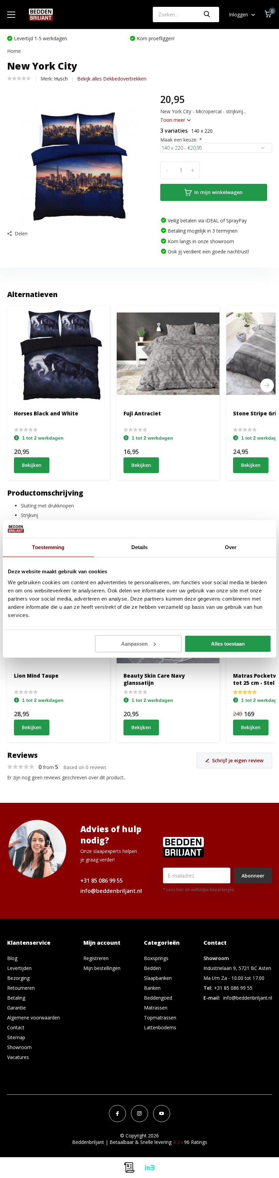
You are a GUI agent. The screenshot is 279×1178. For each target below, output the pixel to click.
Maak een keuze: (180, 139)
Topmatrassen (160, 1017)
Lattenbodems (160, 1027)
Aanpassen (134, 644)
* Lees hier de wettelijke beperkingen (198, 890)
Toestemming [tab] (48, 547)
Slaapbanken (158, 978)
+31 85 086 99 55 (101, 880)
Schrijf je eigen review (237, 760)
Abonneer (253, 875)
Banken (152, 988)
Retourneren (21, 988)
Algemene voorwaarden (33, 1017)
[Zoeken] (207, 14)
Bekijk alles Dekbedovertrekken (111, 78)
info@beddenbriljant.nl (111, 891)
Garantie (16, 1007)
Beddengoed (158, 998)
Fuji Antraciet (142, 413)
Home (14, 51)
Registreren (96, 958)
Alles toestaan (228, 644)
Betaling (16, 998)
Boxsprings (156, 958)
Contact (15, 1027)
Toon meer (173, 120)
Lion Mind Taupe (36, 675)
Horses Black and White (46, 413)
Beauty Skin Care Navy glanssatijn (154, 679)
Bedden (152, 968)
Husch (61, 78)
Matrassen (155, 1007)
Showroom (19, 1047)
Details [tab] (139, 547)
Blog (12, 958)
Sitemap (16, 1037)
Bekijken (32, 465)
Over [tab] (230, 547)
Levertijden (19, 968)
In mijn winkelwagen (218, 192)
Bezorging (18, 978)
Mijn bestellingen (101, 968)
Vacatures (18, 1057)
